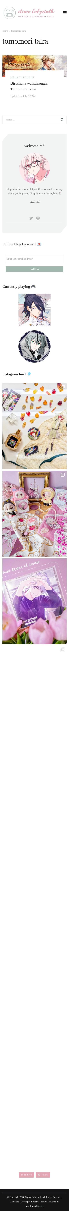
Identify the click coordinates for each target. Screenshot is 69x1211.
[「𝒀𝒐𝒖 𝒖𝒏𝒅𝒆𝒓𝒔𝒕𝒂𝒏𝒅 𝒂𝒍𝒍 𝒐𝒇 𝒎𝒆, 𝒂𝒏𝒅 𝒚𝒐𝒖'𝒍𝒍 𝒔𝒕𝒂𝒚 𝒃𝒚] (34, 514)
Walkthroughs (22, 77)
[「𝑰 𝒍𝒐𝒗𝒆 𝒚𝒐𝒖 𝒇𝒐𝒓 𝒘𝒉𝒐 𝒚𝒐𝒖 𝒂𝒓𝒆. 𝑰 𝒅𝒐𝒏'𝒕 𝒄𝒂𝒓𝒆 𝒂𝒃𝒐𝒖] (34, 776)
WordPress (31, 1206)
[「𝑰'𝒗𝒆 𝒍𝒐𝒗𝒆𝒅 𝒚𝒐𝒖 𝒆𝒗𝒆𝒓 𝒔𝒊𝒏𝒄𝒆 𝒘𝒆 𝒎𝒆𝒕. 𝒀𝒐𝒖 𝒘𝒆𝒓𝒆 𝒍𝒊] (34, 951)
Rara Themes (40, 1202)
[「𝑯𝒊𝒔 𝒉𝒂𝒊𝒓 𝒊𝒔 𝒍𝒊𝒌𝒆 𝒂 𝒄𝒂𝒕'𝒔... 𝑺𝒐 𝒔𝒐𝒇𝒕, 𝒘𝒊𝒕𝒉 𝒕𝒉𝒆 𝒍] (34, 1039)
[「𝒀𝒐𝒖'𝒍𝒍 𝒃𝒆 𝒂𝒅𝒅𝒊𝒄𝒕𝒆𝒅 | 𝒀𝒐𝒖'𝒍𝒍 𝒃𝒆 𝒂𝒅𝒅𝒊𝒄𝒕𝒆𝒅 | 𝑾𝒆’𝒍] (34, 1126)
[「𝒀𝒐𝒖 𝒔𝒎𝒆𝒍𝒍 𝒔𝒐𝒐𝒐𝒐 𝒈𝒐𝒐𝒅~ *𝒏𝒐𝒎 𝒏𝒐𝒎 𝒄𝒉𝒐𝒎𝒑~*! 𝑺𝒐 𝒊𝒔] (34, 426)
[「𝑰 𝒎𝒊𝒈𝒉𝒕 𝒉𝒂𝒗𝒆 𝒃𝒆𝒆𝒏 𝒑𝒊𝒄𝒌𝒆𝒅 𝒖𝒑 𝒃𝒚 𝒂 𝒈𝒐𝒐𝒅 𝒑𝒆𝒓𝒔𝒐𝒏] (34, 601)
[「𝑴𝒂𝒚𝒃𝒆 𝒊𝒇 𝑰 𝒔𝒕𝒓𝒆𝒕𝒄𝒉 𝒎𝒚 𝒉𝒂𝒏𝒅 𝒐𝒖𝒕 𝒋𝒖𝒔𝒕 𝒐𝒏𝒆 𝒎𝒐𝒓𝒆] (34, 689)
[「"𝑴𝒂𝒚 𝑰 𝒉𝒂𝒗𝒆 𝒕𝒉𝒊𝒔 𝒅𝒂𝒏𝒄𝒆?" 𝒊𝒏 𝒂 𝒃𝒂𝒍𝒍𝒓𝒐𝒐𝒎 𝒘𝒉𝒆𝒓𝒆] (34, 864)
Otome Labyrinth (33, 1197)
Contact (39, 1206)
